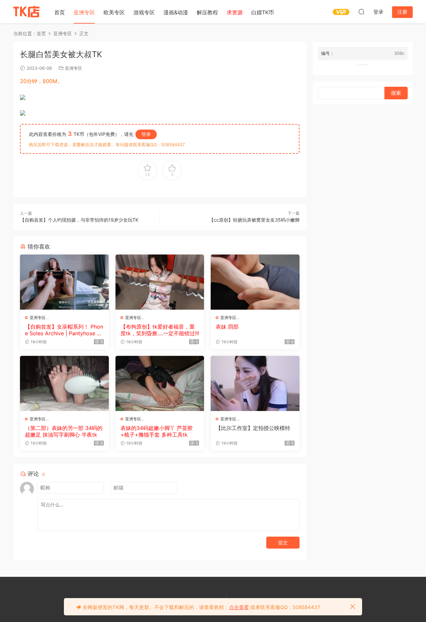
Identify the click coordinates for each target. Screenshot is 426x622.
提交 (283, 542)
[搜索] (361, 12)
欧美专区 (114, 12)
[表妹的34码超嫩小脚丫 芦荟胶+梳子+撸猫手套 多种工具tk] (159, 383)
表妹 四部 (227, 326)
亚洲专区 (84, 12)
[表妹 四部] (255, 282)
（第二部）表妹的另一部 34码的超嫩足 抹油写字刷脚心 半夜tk (64, 431)
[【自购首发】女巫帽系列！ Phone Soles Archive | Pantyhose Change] (64, 282)
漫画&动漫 (175, 12)
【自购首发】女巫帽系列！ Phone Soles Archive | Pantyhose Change (64, 330)
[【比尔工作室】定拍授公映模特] (255, 383)
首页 (59, 12)
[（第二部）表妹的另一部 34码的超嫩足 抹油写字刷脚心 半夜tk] (64, 383)
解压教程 (207, 12)
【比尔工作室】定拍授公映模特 (253, 428)
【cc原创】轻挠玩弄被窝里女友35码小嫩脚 (254, 220)
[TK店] (26, 11)
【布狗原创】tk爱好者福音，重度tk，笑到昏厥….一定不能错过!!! (159, 330)
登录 (146, 134)
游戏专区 (144, 12)
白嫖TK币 (262, 12)
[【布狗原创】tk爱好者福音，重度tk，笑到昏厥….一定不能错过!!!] (159, 282)
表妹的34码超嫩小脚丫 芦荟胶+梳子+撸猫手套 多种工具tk (156, 431)
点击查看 (239, 607)
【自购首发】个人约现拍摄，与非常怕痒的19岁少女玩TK (79, 220)
